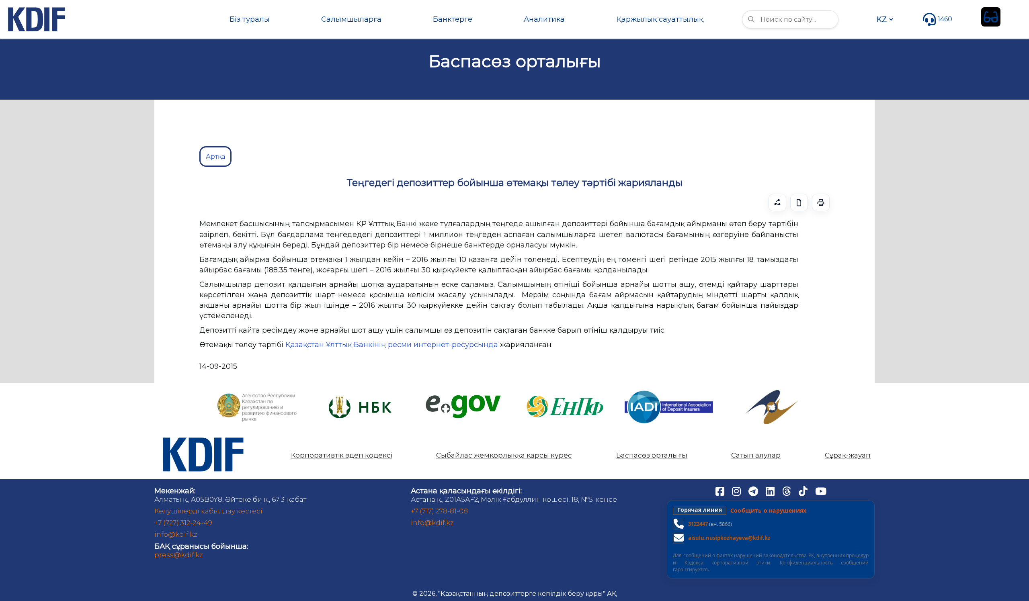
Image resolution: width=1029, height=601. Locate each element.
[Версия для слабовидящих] (990, 17)
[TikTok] (804, 491)
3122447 (698, 523)
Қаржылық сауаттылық (659, 19)
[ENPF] (566, 393)
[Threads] (787, 491)
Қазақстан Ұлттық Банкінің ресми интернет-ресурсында (391, 344)
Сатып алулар (756, 455)
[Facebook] (720, 491)
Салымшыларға (351, 19)
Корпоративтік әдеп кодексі (341, 455)
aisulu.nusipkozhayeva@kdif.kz (729, 538)
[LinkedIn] (771, 491)
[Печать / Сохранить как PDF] (821, 202)
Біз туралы (250, 19)
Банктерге (452, 19)
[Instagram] (737, 491)
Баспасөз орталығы (651, 455)
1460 (945, 19)
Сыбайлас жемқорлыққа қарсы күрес (504, 455)
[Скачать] (799, 202)
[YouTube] (820, 491)
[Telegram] (754, 491)
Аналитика (544, 19)
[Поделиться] (777, 202)
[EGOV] (463, 398)
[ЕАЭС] (771, 393)
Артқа (215, 156)
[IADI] (669, 390)
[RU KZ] (885, 19)
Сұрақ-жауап (848, 455)
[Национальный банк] (257, 395)
